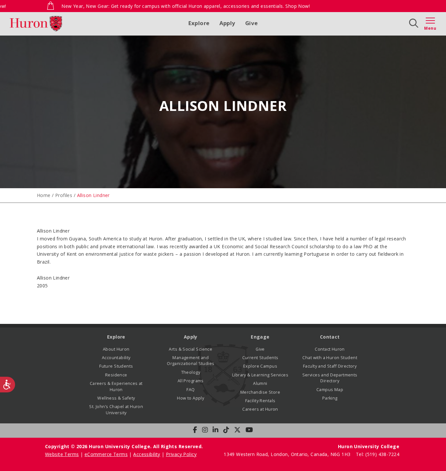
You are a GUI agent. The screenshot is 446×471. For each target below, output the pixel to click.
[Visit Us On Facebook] (195, 430)
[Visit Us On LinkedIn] (215, 430)
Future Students (116, 366)
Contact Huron (329, 349)
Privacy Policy (181, 454)
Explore (199, 23)
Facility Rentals (260, 400)
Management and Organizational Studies (190, 360)
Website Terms (62, 454)
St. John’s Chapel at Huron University (116, 409)
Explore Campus (260, 366)
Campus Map (329, 389)
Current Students (260, 357)
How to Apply (190, 398)
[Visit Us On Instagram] (205, 430)
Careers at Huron (260, 409)
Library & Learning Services (260, 375)
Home (44, 195)
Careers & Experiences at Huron (116, 386)
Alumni (260, 383)
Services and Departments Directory (330, 378)
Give (251, 23)
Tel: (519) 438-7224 (377, 454)
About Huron (116, 349)
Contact (330, 337)
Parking (330, 398)
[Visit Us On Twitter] (237, 430)
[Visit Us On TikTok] (226, 430)
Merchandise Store (260, 392)
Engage (260, 337)
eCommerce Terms (106, 454)
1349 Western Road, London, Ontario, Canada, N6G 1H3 (288, 454)
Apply (227, 23)
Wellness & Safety (116, 398)
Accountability (116, 357)
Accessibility (146, 454)
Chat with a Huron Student (329, 357)
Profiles (63, 195)
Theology (190, 372)
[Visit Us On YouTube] (249, 430)
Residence (116, 375)
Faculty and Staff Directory (330, 366)
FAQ (190, 389)
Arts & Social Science (190, 349)
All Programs (191, 381)
